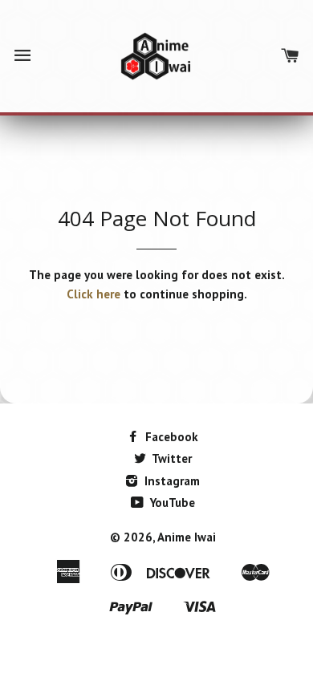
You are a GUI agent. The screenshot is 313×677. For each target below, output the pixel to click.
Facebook (170, 436)
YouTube (171, 502)
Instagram (170, 480)
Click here (93, 294)
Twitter (170, 458)
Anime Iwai (186, 537)
